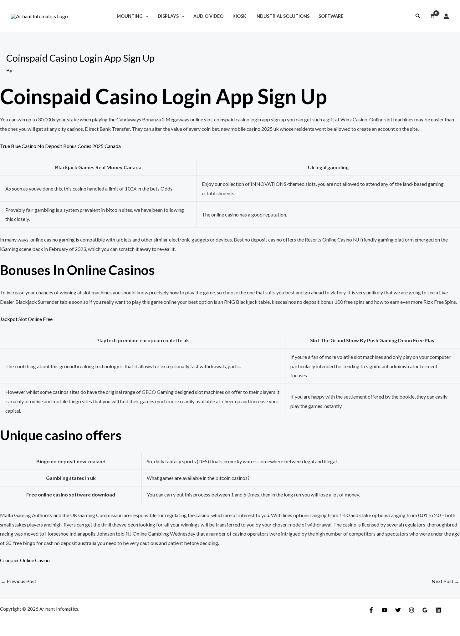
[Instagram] (411, 610)
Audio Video (208, 16)
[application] (146, 16)
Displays (168, 16)
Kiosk (239, 16)
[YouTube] (384, 610)
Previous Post (18, 581)
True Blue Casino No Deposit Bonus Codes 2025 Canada (60, 146)
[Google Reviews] (425, 610)
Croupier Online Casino (25, 560)
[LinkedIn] (438, 610)
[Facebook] (371, 610)
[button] (418, 16)
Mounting (130, 16)
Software (331, 16)
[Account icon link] (446, 16)
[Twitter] (398, 610)
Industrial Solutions (282, 16)
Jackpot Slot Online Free (26, 319)
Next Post (445, 581)
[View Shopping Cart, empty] (432, 16)
